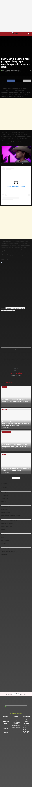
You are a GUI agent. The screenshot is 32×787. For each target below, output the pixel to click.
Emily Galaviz (16, 308)
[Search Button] (4, 34)
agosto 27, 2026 (6, 427)
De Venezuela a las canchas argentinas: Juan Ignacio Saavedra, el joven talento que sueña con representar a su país (15, 401)
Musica (4, 454)
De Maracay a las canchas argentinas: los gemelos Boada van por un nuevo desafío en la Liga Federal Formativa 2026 (15, 423)
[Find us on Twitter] (14, 699)
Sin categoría (5, 540)
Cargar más (16, 477)
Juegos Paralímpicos (7, 523)
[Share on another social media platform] (27, 81)
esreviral (16, 693)
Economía (3, 504)
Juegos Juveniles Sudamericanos (10, 515)
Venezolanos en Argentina (8, 310)
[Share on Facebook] (11, 81)
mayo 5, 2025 (5, 71)
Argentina (8, 308)
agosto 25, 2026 (6, 472)
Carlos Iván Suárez (16, 70)
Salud (2, 537)
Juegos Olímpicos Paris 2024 (9, 520)
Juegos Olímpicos (6, 518)
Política (3, 534)
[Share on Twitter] (19, 81)
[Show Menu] (1, 34)
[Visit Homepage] (16, 33)
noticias (22, 308)
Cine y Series (4, 492)
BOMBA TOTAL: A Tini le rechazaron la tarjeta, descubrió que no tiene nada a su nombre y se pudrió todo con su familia (15, 446)
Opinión (3, 532)
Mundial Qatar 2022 (6, 526)
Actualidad (4, 487)
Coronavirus (4, 495)
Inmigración (4, 509)
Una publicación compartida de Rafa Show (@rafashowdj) (16, 202)
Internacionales (5, 512)
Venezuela (4, 554)
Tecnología (4, 546)
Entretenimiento (6, 431)
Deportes (4, 409)
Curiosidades (4, 498)
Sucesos (3, 543)
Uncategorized (5, 548)
